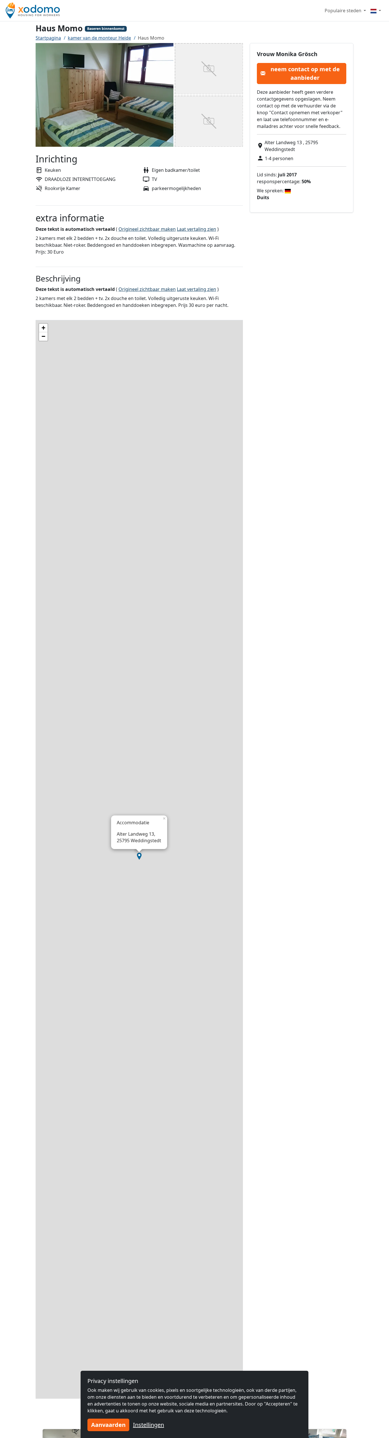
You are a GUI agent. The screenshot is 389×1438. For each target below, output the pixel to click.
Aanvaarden (108, 1425)
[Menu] (375, 10)
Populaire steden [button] (344, 10)
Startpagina (48, 38)
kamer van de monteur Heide (99, 38)
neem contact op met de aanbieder (305, 73)
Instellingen (148, 1425)
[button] (139, 856)
